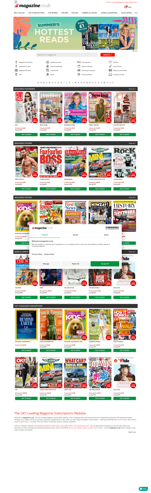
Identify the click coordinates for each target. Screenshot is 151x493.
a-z (136, 13)
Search (106, 55)
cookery (133, 420)
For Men (64, 13)
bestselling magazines (43, 426)
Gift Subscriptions (36, 13)
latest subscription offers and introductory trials (72, 426)
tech (95, 428)
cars (75, 428)
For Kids (74, 13)
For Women (53, 13)
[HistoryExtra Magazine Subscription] (124, 216)
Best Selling (19, 13)
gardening (24, 422)
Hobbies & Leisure (89, 13)
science (90, 428)
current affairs (122, 420)
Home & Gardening (109, 13)
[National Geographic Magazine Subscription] (26, 324)
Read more (132, 432)
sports (85, 428)
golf (17, 422)
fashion (79, 428)
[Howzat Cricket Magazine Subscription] (100, 216)
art (72, 428)
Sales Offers (126, 13)
